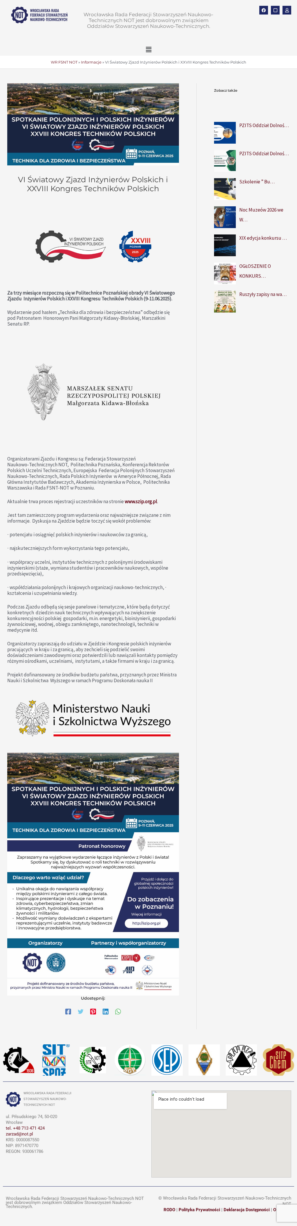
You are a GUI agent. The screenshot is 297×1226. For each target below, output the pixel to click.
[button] (148, 49)
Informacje (91, 62)
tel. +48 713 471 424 (25, 1128)
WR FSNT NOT (64, 62)
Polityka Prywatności (199, 1209)
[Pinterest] (93, 1011)
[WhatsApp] (118, 1011)
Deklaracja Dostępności (247, 1209)
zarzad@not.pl (19, 1134)
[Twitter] (81, 1011)
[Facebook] (68, 1011)
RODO (169, 1209)
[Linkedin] (105, 1011)
